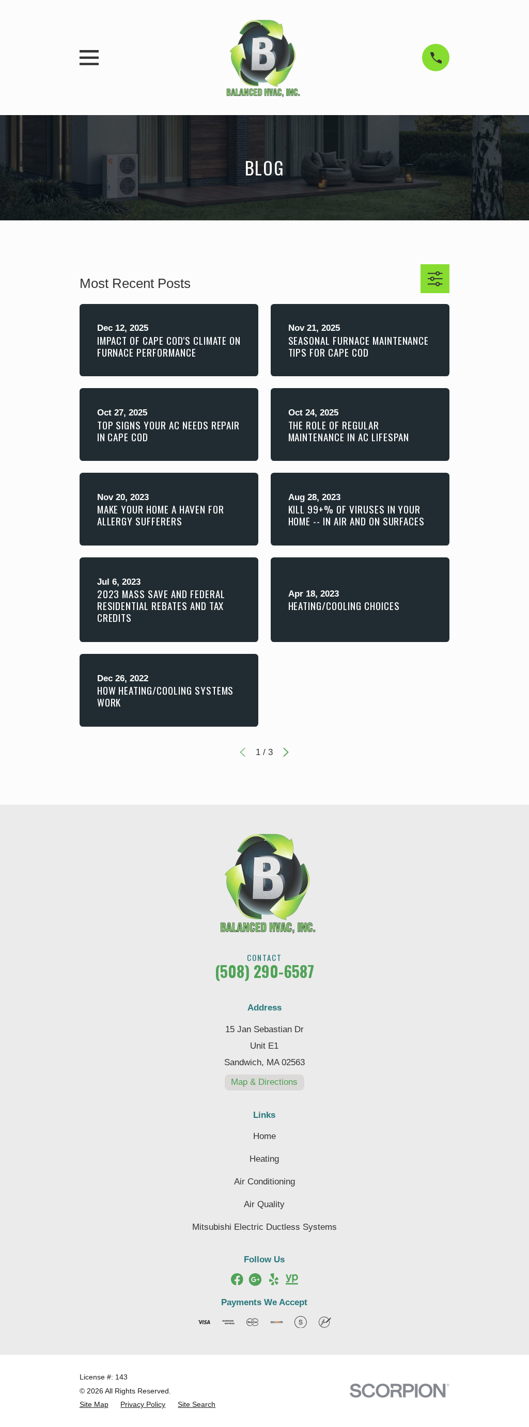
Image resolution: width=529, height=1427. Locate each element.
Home (264, 1136)
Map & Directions (264, 1082)
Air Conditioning (264, 1182)
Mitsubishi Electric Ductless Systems (264, 1227)
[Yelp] (274, 1279)
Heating (264, 1159)
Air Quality (264, 1204)
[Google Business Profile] (255, 1279)
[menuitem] (94, 1405)
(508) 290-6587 (264, 971)
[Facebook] (237, 1279)
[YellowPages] (292, 1279)
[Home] (260, 57)
